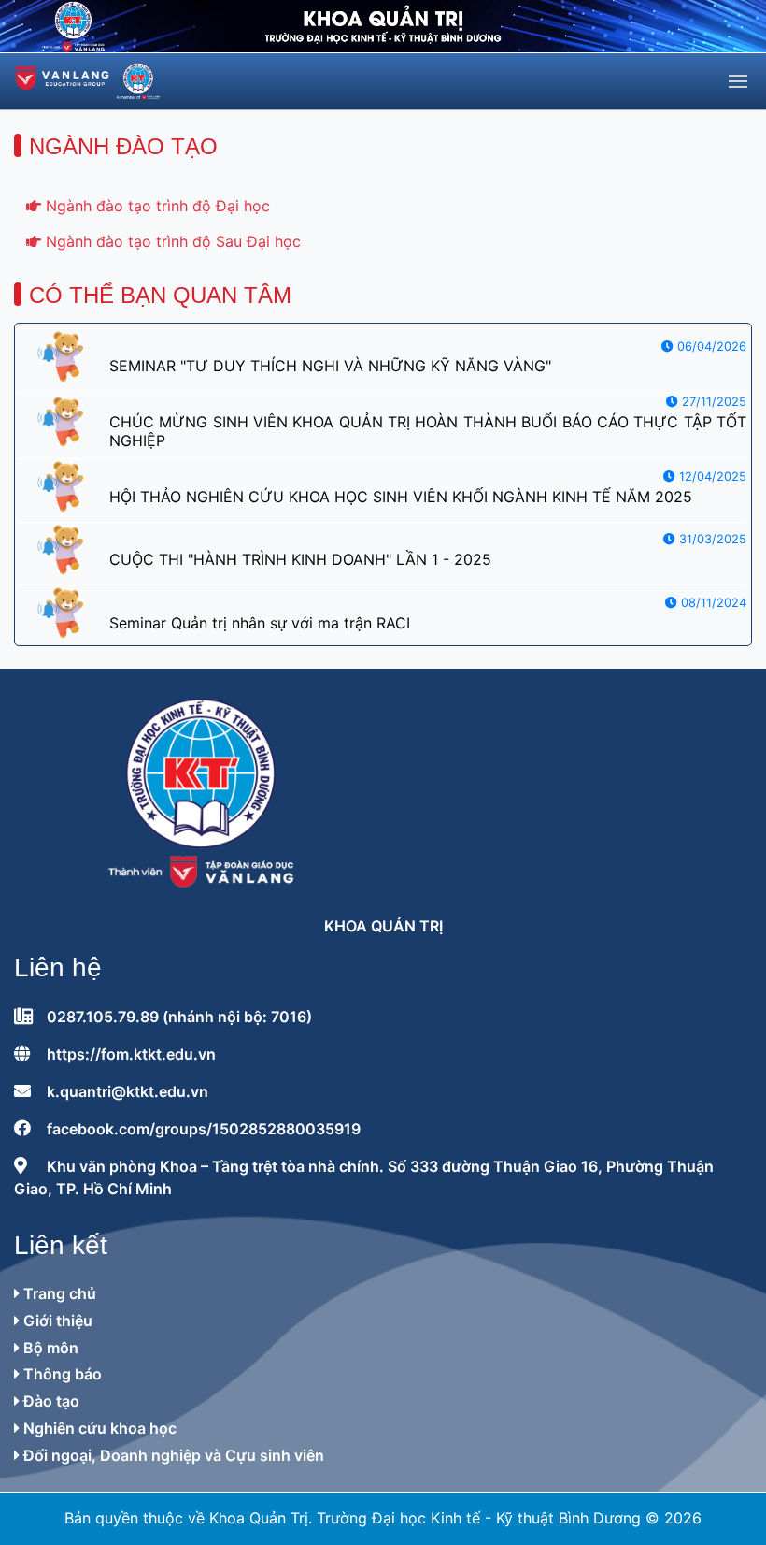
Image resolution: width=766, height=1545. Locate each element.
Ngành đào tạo (123, 146)
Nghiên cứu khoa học (98, 1428)
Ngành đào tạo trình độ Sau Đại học (171, 241)
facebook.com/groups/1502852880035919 (204, 1128)
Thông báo (61, 1374)
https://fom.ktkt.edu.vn (131, 1054)
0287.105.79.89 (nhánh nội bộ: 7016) (179, 1016)
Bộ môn (49, 1347)
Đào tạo (49, 1401)
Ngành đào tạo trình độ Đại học (155, 205)
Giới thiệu (56, 1320)
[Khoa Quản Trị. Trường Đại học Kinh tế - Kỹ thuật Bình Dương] (88, 81)
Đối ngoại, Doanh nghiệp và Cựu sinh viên (172, 1455)
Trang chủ (58, 1293)
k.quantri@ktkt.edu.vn (127, 1091)
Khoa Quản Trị (383, 926)
